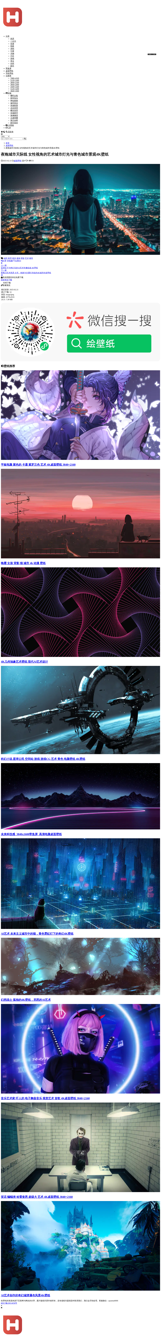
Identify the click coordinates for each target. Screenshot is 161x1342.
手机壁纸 (9, 73)
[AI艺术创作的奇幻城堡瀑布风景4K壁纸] (80, 1290)
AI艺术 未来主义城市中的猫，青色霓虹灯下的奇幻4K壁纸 (37, 933)
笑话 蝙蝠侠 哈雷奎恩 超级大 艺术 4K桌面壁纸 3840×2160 (37, 1196)
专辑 (9, 93)
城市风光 (14, 103)
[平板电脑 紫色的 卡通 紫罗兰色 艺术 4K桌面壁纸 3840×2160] (80, 459)
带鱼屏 (8, 68)
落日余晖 (14, 120)
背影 (23, 258)
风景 (12, 39)
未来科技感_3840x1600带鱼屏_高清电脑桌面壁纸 (31, 834)
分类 (7, 36)
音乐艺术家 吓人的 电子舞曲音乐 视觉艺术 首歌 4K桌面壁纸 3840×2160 (45, 1098)
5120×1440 (14, 80)
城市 (6, 258)
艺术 (27, 258)
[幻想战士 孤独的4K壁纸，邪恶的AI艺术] (80, 994)
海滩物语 (14, 115)
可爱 (12, 51)
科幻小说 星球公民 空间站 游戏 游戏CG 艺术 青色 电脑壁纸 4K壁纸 (43, 758)
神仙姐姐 (14, 101)
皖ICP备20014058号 (9, 1303)
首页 (7, 143)
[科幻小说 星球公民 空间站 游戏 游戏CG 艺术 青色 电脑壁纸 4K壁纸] (80, 753)
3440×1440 (14, 87)
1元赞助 (10, 125)
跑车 (12, 66)
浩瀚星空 (14, 113)
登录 (11, 132)
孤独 (18, 258)
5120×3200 (14, 89)
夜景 (10, 258)
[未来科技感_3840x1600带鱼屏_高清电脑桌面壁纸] (80, 829)
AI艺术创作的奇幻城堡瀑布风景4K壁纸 (25, 1295)
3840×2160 (14, 82)
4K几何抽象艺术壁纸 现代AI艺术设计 (24, 661)
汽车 (12, 56)
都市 (31, 258)
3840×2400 (14, 85)
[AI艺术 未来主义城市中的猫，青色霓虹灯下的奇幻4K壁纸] (80, 928)
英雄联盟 (14, 106)
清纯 (12, 49)
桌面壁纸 (9, 71)
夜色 (14, 258)
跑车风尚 (14, 123)
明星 (12, 46)
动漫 (12, 44)
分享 (4, 261)
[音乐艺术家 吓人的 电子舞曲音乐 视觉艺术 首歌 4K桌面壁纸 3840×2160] (80, 1093)
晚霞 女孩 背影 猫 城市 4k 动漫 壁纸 (23, 563)
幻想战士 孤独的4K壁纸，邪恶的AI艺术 (26, 999)
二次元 (13, 41)
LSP (9, 128)
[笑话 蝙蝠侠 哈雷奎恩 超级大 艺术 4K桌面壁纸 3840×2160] (80, 1191)
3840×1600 (14, 91)
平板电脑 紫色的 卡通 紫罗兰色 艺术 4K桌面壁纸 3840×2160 (38, 464)
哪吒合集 (14, 96)
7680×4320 (14, 78)
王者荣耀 (14, 118)
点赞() (18, 261)
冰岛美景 (14, 108)
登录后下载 (7, 280)
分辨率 (8, 76)
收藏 (11, 261)
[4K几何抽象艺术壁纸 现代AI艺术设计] (80, 656)
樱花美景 (14, 110)
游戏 (12, 59)
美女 (12, 61)
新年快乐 (14, 98)
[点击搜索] (25, 139)
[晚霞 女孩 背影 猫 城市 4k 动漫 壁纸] (80, 558)
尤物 (12, 54)
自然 (12, 63)
